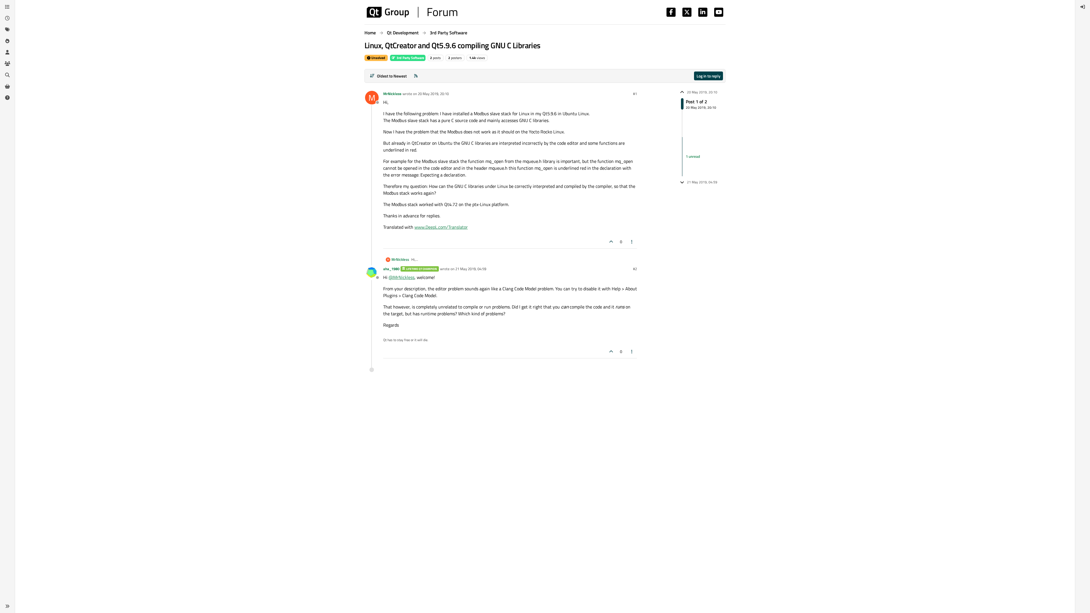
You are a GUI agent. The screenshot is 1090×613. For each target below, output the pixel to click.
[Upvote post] (611, 241)
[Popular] (7, 40)
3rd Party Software (410, 57)
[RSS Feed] (416, 76)
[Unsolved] (7, 97)
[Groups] (7, 63)
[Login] (1083, 6)
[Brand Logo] (412, 12)
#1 (635, 93)
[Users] (7, 52)
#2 (635, 269)
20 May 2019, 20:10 (433, 93)
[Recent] (7, 18)
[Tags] (7, 29)
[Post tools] (632, 241)
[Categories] (7, 6)
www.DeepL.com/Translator (441, 227)
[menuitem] (1083, 6)
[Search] (7, 74)
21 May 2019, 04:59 (470, 269)
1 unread (693, 156)
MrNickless (392, 93)
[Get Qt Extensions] (7, 86)
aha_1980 (391, 269)
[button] (7, 606)
